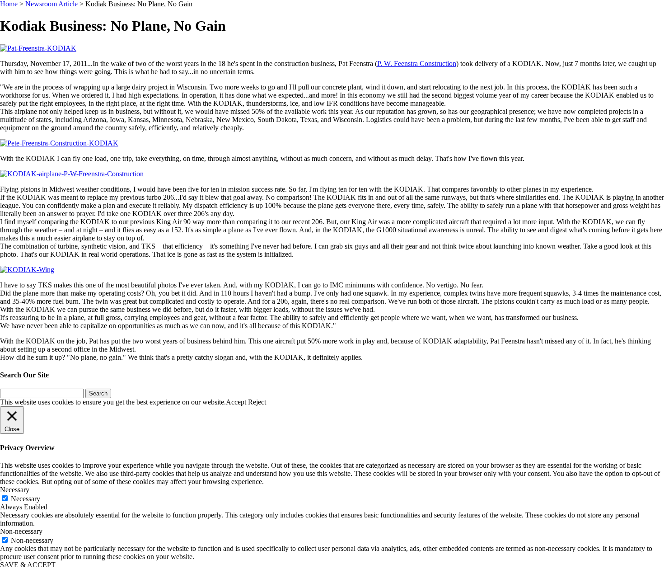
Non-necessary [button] (21, 531)
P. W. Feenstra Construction (416, 63)
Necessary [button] (14, 490)
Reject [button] (257, 402)
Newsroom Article (51, 4)
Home (9, 4)
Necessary (25, 499)
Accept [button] (236, 402)
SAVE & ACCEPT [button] (28, 565)
